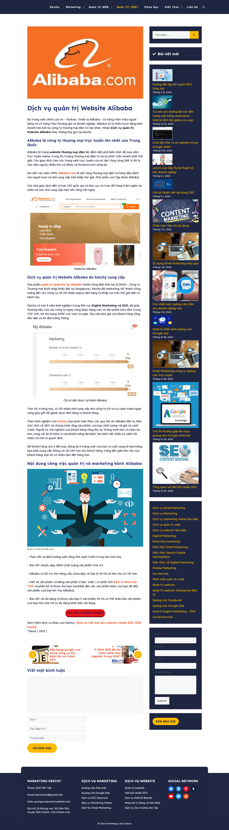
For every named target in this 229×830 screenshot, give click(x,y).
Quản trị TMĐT (127, 7)
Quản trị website (164, 585)
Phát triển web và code (168, 579)
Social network (163, 617)
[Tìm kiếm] (194, 35)
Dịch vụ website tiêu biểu (169, 530)
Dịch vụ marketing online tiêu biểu (175, 519)
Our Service (160, 573)
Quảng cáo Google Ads (168, 606)
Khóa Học (151, 7)
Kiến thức (172, 7)
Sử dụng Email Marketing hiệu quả (175, 263)
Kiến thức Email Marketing (170, 547)
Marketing (73, 7)
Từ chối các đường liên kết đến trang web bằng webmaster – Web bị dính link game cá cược (173, 116)
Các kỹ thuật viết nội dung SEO (173, 192)
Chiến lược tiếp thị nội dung (171, 225)
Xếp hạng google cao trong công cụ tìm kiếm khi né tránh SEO (65, 655)
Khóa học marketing (166, 541)
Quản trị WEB (99, 7)
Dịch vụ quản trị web (166, 524)
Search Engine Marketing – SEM (174, 611)
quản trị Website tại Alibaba (61, 284)
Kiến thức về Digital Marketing (173, 562)
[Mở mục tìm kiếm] (204, 7)
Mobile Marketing (164, 568)
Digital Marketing (164, 536)
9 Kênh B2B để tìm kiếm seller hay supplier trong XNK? (106, 653)
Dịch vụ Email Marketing (169, 508)
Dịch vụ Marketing (165, 513)
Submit (162, 701)
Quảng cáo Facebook (167, 600)
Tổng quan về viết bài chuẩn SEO (175, 487)
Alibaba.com (67, 173)
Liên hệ (192, 7)
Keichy (55, 7)
